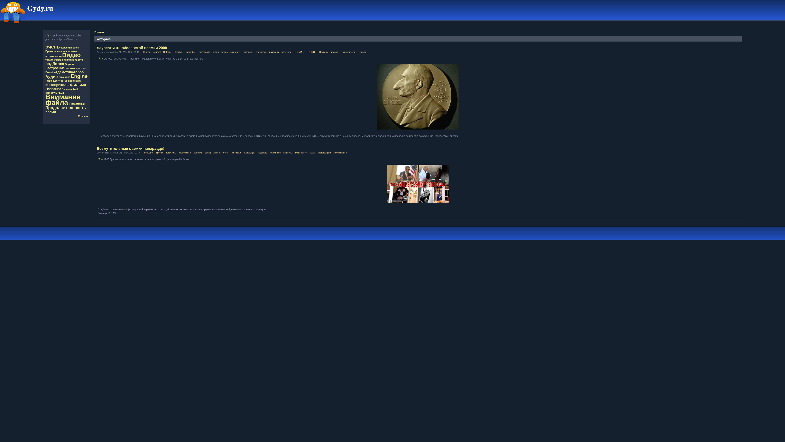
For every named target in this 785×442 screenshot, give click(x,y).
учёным (362, 51)
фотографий (324, 152)
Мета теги (83, 115)
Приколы (50, 51)
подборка (54, 63)
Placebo (178, 51)
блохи (216, 51)
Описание (64, 77)
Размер (58, 60)
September (190, 51)
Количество (60, 80)
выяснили (248, 51)
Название (53, 88)
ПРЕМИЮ (299, 51)
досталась (261, 51)
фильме (78, 84)
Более (224, 51)
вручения (235, 51)
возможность (53, 56)
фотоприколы (57, 84)
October (167, 51)
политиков (275, 152)
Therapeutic (204, 51)
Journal (156, 51)
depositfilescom (70, 47)
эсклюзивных (340, 152)
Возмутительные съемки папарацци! (130, 148)
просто (79, 60)
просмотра (74, 80)
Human (146, 51)
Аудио (51, 76)
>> (50, 35)
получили (286, 51)
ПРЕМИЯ (311, 51)
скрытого (79, 68)
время (50, 111)
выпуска (69, 60)
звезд (208, 152)
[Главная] (13, 25)
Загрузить (171, 152)
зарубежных (185, 152)
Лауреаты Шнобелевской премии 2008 (132, 47)
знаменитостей (221, 152)
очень (52, 46)
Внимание (63, 96)
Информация (77, 104)
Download (51, 72)
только (69, 68)
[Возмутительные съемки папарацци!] (418, 184)
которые (274, 51)
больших (148, 152)
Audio (75, 89)
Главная (99, 32)
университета (348, 51)
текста (49, 60)
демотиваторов (70, 71)
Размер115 (301, 152)
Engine (79, 75)
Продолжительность (65, 107)
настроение (55, 67)
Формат (69, 64)
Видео (71, 55)
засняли (198, 152)
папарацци (249, 152)
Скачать (67, 89)
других (159, 152)
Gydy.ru (40, 8)
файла (56, 102)
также (49, 80)
